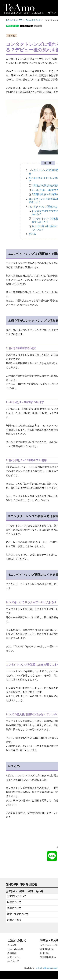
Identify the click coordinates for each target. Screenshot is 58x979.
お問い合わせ (14, 957)
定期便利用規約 (48, 957)
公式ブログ (13, 961)
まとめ (32, 234)
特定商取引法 (47, 949)
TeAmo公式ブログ (33, 20)
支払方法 (11, 945)
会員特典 (11, 953)
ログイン (51, 12)
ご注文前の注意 (15, 949)
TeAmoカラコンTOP (14, 20)
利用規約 (44, 953)
